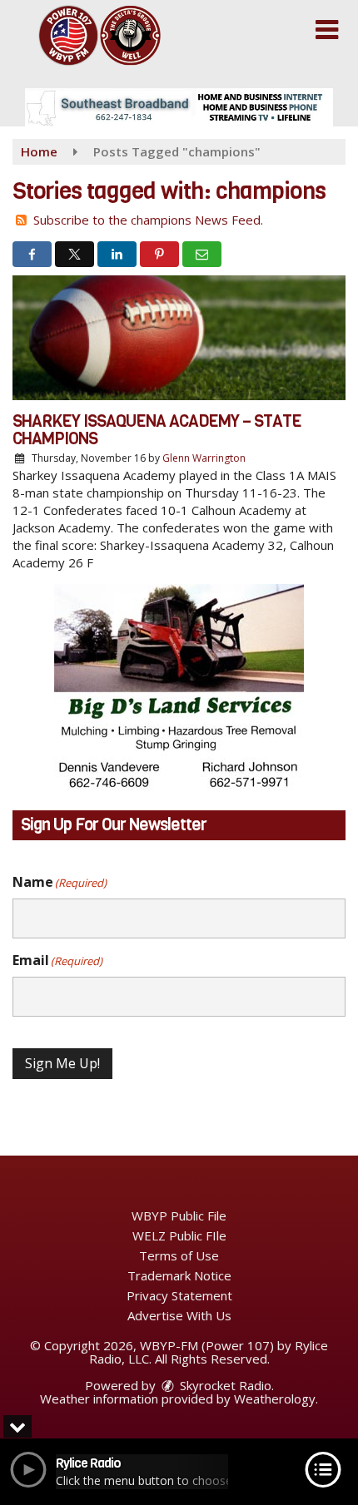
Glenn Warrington (204, 458)
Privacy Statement (179, 1295)
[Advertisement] (179, 107)
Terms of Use (179, 1255)
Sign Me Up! (62, 1063)
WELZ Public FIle (179, 1235)
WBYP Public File (179, 1215)
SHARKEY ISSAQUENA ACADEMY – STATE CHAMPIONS (156, 430)
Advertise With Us (179, 1315)
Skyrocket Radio (224, 1385)
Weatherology (275, 1398)
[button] (327, 30)
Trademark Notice (179, 1275)
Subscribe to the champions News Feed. (148, 219)
